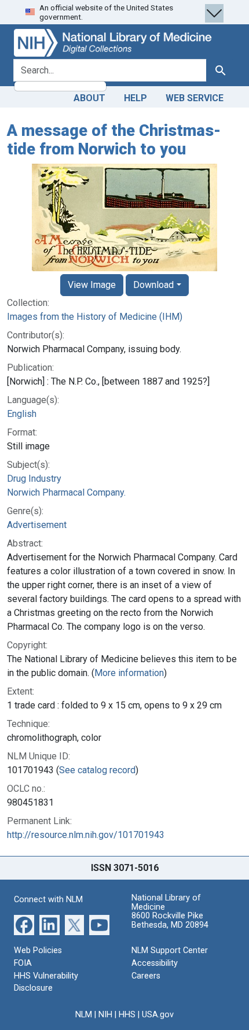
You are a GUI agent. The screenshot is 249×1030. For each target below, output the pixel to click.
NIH (105, 1015)
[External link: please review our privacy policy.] (24, 924)
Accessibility (154, 963)
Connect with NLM (48, 900)
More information (129, 672)
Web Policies (38, 950)
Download (153, 284)
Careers (145, 976)
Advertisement (37, 524)
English (21, 413)
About (89, 98)
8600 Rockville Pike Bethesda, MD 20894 (169, 920)
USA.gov (158, 1015)
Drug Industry (34, 478)
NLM (83, 1015)
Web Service (195, 98)
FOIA (23, 963)
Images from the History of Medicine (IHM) (94, 316)
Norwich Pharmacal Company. (66, 492)
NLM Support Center (169, 950)
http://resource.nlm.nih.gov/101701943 (85, 834)
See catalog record (97, 770)
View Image (92, 284)
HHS (127, 1015)
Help (135, 98)
